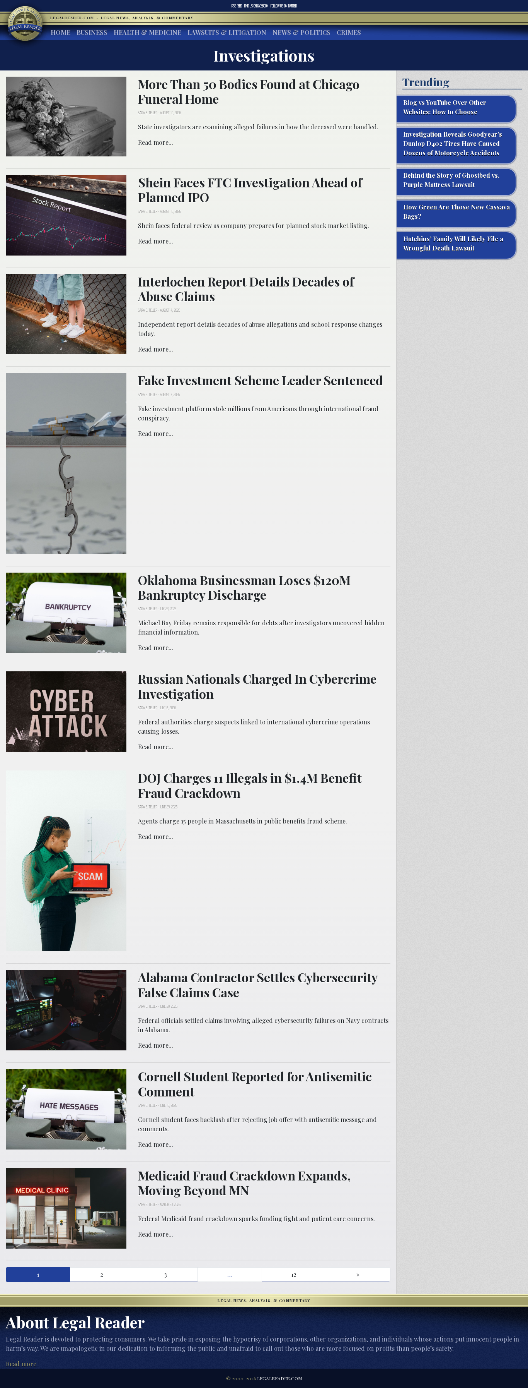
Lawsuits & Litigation (226, 32)
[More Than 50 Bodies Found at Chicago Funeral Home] (66, 116)
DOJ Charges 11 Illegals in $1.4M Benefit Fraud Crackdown (250, 785)
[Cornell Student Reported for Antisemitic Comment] (66, 1108)
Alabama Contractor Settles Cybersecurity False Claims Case (258, 984)
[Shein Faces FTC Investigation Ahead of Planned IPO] (66, 214)
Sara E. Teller (147, 112)
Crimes (349, 32)
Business (92, 32)
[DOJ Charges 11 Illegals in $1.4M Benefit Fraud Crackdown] (66, 860)
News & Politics (301, 32)
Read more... (155, 142)
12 (293, 1274)
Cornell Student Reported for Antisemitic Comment (255, 1083)
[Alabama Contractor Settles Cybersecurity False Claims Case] (66, 1009)
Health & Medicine (147, 32)
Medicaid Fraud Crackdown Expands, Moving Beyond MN (244, 1182)
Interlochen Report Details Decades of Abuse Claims (246, 288)
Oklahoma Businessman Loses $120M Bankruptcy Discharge (244, 587)
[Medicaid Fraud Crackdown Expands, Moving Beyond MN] (66, 1207)
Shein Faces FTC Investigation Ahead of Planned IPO (250, 189)
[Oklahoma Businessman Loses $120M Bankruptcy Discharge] (66, 612)
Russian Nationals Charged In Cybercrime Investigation (257, 686)
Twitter (284, 5)
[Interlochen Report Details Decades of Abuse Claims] (66, 313)
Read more (21, 1364)
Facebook (256, 5)
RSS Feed (237, 5)
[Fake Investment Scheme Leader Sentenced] (66, 462)
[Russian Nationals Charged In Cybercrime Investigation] (66, 711)
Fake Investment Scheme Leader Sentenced (260, 380)
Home (60, 32)
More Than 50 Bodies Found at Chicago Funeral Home (248, 91)
